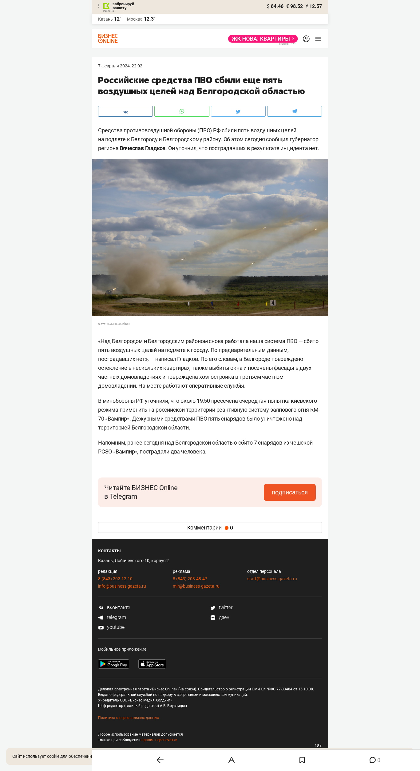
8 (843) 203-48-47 (190, 578)
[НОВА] (261, 39)
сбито (245, 442)
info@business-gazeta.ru (122, 586)
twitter (225, 607)
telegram (116, 617)
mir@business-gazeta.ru (196, 586)
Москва (135, 19)
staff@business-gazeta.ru (272, 578)
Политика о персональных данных (128, 718)
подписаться (290, 492)
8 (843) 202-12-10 (115, 578)
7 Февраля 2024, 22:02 (120, 65)
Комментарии (210, 528)
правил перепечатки (159, 740)
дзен (223, 617)
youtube (115, 627)
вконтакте (118, 607)
